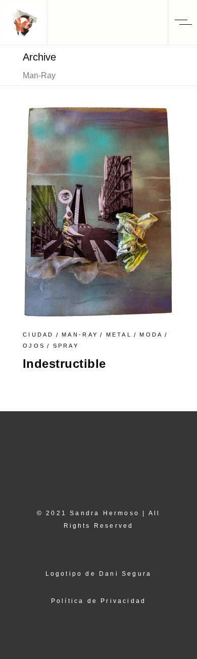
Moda (151, 335)
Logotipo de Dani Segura (98, 573)
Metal (119, 335)
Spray (66, 346)
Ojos (34, 346)
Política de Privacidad (98, 601)
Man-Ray (80, 335)
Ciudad (38, 335)
